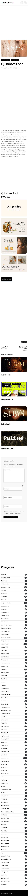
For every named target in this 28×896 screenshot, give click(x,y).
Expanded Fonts (5, 663)
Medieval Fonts (5, 751)
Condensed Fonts (6, 628)
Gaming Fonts (5, 691)
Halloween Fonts (5, 707)
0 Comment (6, 68)
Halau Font (4, 347)
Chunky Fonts (5, 615)
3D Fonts (3, 574)
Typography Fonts (6, 859)
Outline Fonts (4, 774)
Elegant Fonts (7, 433)
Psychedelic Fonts (6, 789)
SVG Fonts (4, 834)
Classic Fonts (4, 618)
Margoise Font (7, 399)
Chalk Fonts (4, 609)
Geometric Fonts (5, 694)
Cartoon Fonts (5, 606)
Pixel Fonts (4, 780)
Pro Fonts (3, 786)
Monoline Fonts (5, 761)
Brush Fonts (4, 596)
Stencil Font (4, 830)
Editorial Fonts (5, 653)
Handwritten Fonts (6, 713)
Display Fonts (7, 383)
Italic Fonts (4, 723)
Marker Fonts (4, 748)
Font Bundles (4, 675)
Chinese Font (4, 612)
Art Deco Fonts (5, 584)
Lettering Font (5, 739)
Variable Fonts (5, 868)
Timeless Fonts (5, 846)
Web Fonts (14, 60)
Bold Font (3, 590)
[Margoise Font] (14, 389)
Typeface (3, 853)
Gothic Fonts (4, 698)
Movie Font (4, 764)
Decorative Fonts (5, 637)
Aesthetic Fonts (5, 577)
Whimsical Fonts (5, 881)
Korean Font (4, 732)
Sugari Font (5, 375)
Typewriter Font (5, 856)
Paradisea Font (7, 448)
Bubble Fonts (4, 599)
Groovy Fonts (4, 704)
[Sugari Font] (14, 364)
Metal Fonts (4, 755)
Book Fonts (4, 593)
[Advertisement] (14, 19)
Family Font (4, 669)
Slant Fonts (4, 824)
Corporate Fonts (5, 631)
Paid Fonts (4, 777)
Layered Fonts (5, 736)
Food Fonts (4, 679)
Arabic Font (4, 580)
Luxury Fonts (4, 745)
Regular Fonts (4, 796)
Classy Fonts (4, 622)
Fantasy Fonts (5, 672)
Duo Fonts (4, 650)
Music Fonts (4, 767)
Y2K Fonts (3, 884)
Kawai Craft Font (23, 348)
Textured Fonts (5, 843)
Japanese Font (5, 726)
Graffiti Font (4, 701)
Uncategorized (5, 862)
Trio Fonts (3, 849)
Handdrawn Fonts (6, 710)
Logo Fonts (4, 742)
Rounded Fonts (5, 805)
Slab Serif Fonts (5, 821)
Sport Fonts (4, 827)
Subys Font (5, 424)
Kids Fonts (4, 729)
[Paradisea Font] (14, 438)
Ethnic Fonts (4, 660)
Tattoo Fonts (4, 837)
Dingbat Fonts (5, 641)
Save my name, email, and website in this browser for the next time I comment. (14, 512)
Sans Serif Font (5, 808)
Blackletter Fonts (5, 587)
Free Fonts (4, 682)
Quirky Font (4, 793)
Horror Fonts (4, 720)
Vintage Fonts (7, 435)
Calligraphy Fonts (5, 603)
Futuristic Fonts (5, 688)
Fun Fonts (3, 685)
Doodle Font (4, 647)
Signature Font (5, 818)
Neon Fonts (4, 770)
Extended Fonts (5, 666)
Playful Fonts (4, 783)
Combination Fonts (6, 625)
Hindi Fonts (4, 717)
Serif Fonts (5, 60)
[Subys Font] (14, 413)
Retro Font (4, 799)
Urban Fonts (4, 865)
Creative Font (5, 634)
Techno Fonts (5, 840)
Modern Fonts (16, 383)
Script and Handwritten (7, 811)
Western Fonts (5, 878)
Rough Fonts (4, 802)
